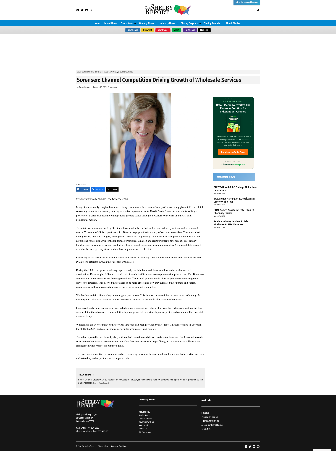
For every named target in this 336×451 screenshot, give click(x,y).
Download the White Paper (233, 152)
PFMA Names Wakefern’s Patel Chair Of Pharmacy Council (234, 212)
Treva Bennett (85, 87)
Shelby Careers (145, 418)
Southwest (163, 30)
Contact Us (206, 429)
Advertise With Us (146, 422)
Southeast (132, 30)
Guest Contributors (85, 72)
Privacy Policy (103, 446)
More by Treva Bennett (101, 383)
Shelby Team (144, 415)
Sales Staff (143, 425)
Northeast (190, 30)
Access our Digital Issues (212, 425)
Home (97, 23)
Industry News (167, 23)
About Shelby (233, 23)
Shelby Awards (212, 23)
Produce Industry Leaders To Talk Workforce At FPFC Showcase (231, 223)
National (204, 30)
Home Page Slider (102, 72)
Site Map (205, 413)
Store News (127, 23)
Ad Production (145, 432)
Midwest (147, 30)
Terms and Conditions (119, 446)
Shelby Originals (189, 23)
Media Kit (143, 428)
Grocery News (146, 23)
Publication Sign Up (209, 417)
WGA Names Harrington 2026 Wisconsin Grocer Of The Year (234, 200)
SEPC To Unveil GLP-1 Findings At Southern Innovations (235, 189)
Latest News (110, 23)
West (176, 30)
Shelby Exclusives (125, 72)
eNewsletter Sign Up (210, 421)
